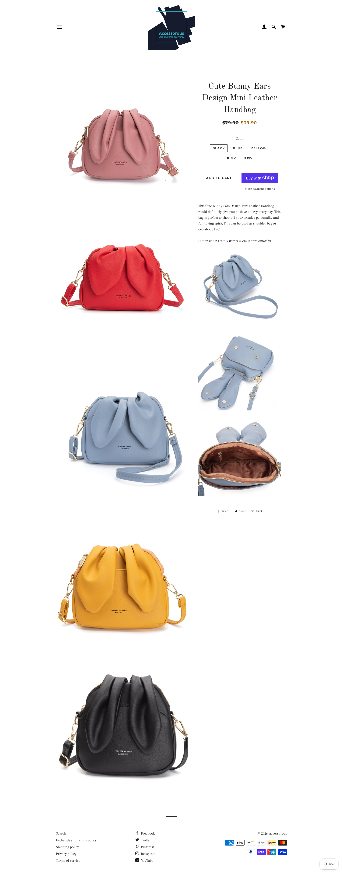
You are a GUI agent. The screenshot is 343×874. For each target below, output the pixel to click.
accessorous (278, 833)
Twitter (145, 840)
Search (61, 833)
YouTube (146, 860)
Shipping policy (67, 847)
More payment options (260, 188)
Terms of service (68, 860)
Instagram (148, 854)
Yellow (259, 148)
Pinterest (147, 847)
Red (248, 158)
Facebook (147, 833)
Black (219, 148)
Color (240, 138)
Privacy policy (66, 854)
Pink (231, 158)
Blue (238, 148)
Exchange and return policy (76, 840)
